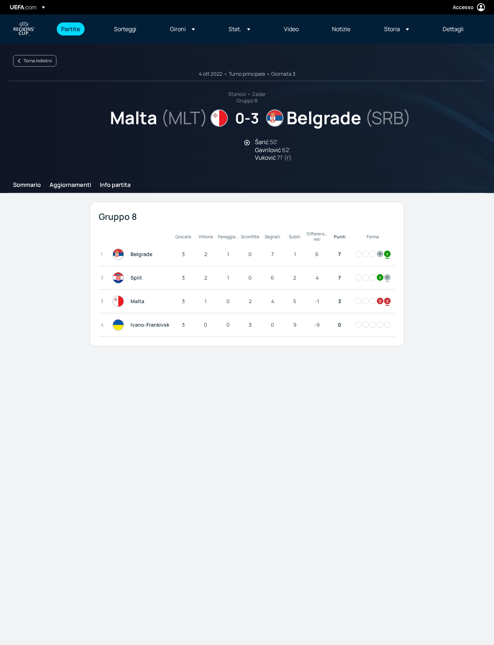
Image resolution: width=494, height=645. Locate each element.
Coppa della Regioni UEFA (24, 29)
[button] (182, 29)
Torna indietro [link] (38, 61)
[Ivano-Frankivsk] (119, 325)
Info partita (115, 185)
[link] (70, 29)
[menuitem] (78, 29)
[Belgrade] (119, 254)
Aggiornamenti (70, 185)
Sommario (27, 185)
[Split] (119, 278)
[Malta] (119, 301)
